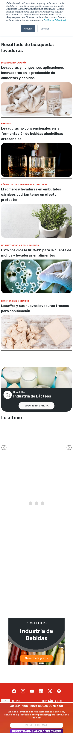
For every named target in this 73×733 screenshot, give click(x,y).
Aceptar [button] (28, 28)
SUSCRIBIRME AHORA (36, 405)
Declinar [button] (44, 28)
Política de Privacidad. (55, 20)
